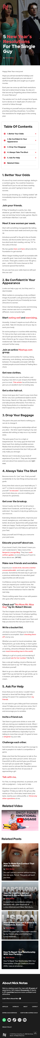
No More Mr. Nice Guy (18, 606)
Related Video (13, 163)
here (15, 249)
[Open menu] (35, 7)
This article (17, 382)
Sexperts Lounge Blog (11, 552)
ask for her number (18, 658)
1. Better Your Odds (15, 134)
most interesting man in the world (19, 651)
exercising (31, 317)
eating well (15, 317)
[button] (30, 133)
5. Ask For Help (13, 158)
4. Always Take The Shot (17, 152)
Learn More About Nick (10, 999)
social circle (16, 568)
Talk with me (9, 777)
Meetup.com (25, 349)
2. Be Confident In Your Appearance (17, 140)
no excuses (14, 491)
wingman (7, 737)
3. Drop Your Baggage (16, 147)
